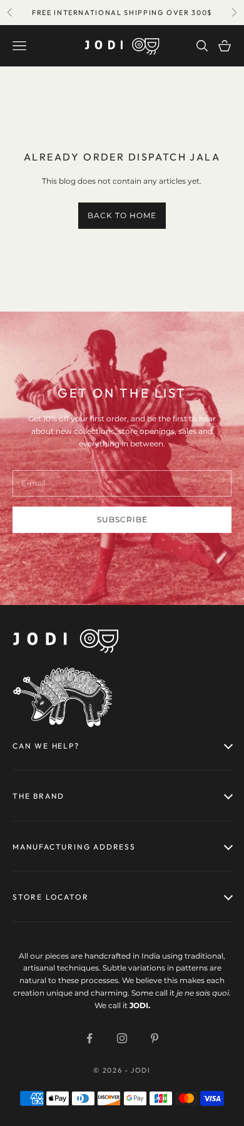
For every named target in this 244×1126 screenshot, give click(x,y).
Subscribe (122, 519)
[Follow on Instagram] (122, 1038)
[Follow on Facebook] (89, 1038)
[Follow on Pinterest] (154, 1038)
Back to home (122, 215)
